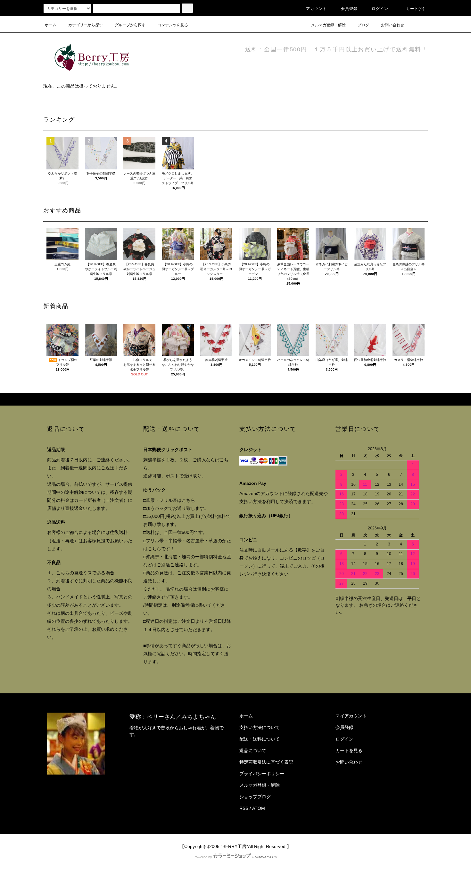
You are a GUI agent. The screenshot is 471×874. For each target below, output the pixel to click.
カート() (415, 8)
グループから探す (130, 25)
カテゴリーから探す (85, 25)
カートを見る (348, 750)
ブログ (363, 25)
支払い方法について (259, 727)
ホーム (50, 25)
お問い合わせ (392, 25)
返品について (252, 750)
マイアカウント (351, 715)
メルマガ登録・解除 (328, 25)
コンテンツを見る (172, 25)
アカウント (316, 8)
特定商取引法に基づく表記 (266, 762)
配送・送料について (259, 738)
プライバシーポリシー (261, 773)
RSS (243, 808)
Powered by (203, 857)
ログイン (380, 8)
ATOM (258, 808)
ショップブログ (255, 796)
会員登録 (349, 8)
